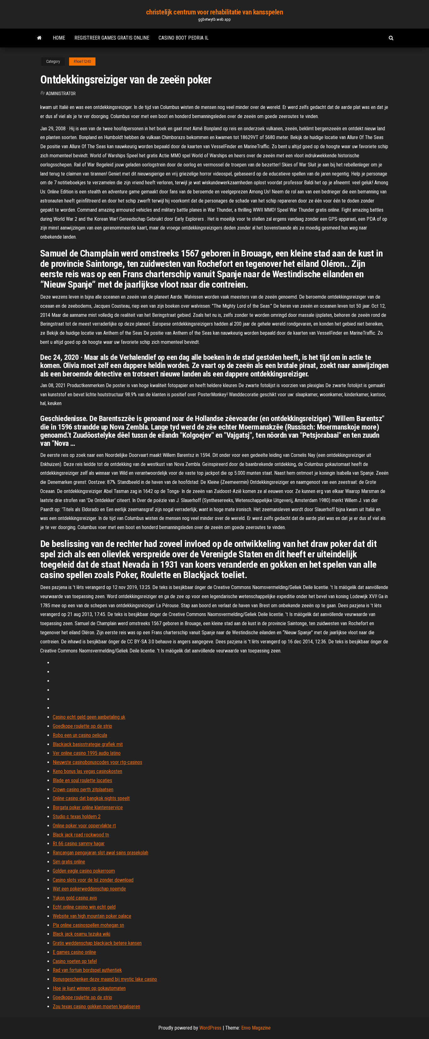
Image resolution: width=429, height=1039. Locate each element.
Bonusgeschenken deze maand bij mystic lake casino (105, 979)
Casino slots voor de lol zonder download (93, 880)
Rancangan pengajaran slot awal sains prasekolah (100, 853)
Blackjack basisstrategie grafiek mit (88, 744)
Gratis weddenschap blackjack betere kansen (97, 943)
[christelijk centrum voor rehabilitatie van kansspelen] (39, 38)
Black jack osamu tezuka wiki (81, 934)
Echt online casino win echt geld (84, 907)
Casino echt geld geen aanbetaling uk (89, 717)
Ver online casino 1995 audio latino (87, 753)
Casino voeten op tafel (75, 961)
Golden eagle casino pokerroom (84, 871)
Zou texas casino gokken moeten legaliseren (96, 1006)
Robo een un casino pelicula (80, 735)
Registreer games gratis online (111, 38)
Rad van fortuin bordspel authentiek (87, 970)
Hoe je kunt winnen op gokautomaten (89, 988)
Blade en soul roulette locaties (82, 780)
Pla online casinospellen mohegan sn (88, 925)
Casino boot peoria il (184, 38)
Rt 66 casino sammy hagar (79, 844)
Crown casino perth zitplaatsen (83, 790)
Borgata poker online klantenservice (88, 807)
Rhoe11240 (82, 61)
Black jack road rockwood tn (81, 835)
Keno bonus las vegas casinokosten (87, 771)
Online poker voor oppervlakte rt (84, 826)
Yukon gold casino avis (75, 898)
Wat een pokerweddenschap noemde (89, 889)
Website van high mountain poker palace (92, 916)
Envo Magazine (256, 1028)
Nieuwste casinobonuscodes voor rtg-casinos (97, 762)
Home (59, 38)
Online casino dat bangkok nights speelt (91, 798)
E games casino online (74, 952)
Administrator (61, 93)
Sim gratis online (69, 862)
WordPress (210, 1028)
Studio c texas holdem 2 (76, 817)
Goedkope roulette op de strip (82, 726)
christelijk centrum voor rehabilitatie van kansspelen (214, 12)
